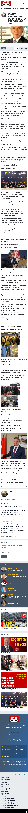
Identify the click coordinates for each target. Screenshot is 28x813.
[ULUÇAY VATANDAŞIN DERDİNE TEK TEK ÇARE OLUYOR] (14, 34)
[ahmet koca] (9, 351)
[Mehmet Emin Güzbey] (4, 576)
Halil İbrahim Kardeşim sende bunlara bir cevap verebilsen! (17, 577)
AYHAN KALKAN (11, 588)
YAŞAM (10, 764)
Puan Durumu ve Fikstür (19, 750)
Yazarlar (7, 784)
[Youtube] (18, 740)
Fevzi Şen (10, 23)
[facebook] (6, 774)
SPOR (21, 763)
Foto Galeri (8, 781)
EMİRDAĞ (7, 763)
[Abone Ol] (23, 48)
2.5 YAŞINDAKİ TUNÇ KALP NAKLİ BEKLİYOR (13, 514)
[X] (10, 740)
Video (6, 782)
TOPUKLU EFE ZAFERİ (13, 603)
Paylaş (4, 48)
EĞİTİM (22, 8)
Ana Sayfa (7, 777)
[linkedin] (24, 774)
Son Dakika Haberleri (20, 753)
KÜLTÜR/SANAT (4, 764)
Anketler (7, 789)
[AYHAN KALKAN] (4, 589)
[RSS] (20, 740)
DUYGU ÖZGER (11, 602)
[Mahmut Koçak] (14, 446)
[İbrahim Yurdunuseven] (14, 258)
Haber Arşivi (6, 756)
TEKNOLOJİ (17, 763)
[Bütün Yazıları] (26, 499)
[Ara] (24, 3)
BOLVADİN (22, 761)
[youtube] (20, 774)
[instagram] (15, 774)
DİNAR (13, 761)
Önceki (4, 486)
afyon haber (15, 764)
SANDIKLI (17, 761)
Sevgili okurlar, (11, 583)
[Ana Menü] (26, 3)
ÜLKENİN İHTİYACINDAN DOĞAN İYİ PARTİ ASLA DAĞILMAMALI (17, 597)
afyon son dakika (22, 764)
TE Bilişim (17, 769)
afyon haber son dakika (18, 766)
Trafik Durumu (7, 749)
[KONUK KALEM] (4, 583)
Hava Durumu (19, 746)
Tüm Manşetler (7, 753)
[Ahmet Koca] (10, 338)
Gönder (4, 556)
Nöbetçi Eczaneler (8, 746)
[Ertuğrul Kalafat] (4, 569)
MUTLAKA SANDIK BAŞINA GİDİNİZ (11, 519)
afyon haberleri (8, 766)
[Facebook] (8, 740)
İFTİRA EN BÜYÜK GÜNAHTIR (15, 570)
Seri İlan (7, 786)
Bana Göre (5, 521)
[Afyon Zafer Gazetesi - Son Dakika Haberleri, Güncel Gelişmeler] (6, 3)
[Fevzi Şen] (3, 14)
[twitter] (10, 774)
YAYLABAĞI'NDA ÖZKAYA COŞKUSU (12, 524)
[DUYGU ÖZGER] (4, 602)
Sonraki (24, 486)
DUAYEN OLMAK (12, 590)
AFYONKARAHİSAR (6, 8)
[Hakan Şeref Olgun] (14, 180)
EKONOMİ (15, 8)
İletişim (7, 793)
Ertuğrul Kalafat (12, 568)
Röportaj (7, 788)
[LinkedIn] (15, 740)
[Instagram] (13, 740)
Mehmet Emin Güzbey (13, 574)
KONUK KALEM (11, 582)
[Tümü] (26, 565)
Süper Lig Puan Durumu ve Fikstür (16, 802)
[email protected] (15, 732)
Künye (6, 791)
